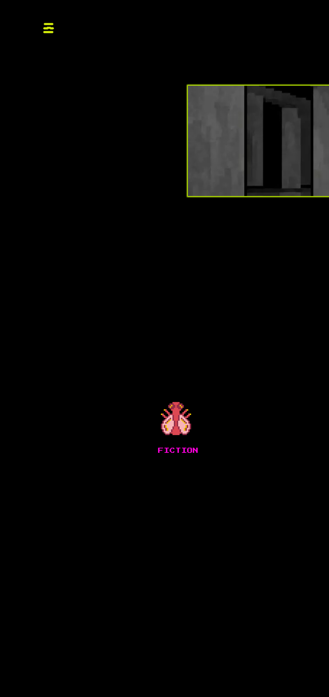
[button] (43, 19)
